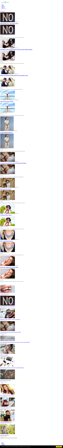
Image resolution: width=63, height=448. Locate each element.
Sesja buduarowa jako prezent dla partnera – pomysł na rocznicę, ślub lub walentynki (16, 49)
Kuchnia (3, 4)
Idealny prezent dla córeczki (4, 435)
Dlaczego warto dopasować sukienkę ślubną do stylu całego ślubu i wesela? (14, 75)
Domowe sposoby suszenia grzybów (5, 380)
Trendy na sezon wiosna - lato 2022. (6, 101)
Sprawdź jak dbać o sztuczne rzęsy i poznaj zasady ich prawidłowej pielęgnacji (12, 367)
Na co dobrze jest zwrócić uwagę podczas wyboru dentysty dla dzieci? (13, 163)
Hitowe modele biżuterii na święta (6, 240)
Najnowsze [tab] (4, 284)
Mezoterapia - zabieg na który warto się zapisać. (9, 267)
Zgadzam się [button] (58, 446)
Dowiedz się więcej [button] (27, 446)
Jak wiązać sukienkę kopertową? (6, 132)
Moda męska (3, 7)
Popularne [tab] (3, 334)
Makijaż (3, 5)
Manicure (3, 443)
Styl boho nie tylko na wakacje (6, 214)
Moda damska (3, 6)
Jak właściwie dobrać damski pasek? (5, 422)
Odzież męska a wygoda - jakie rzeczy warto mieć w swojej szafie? (10, 319)
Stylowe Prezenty (4, 8)
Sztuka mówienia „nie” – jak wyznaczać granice (9, 23)
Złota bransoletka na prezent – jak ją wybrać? (7, 395)
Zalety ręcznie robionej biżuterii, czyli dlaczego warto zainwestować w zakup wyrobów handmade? (15, 342)
